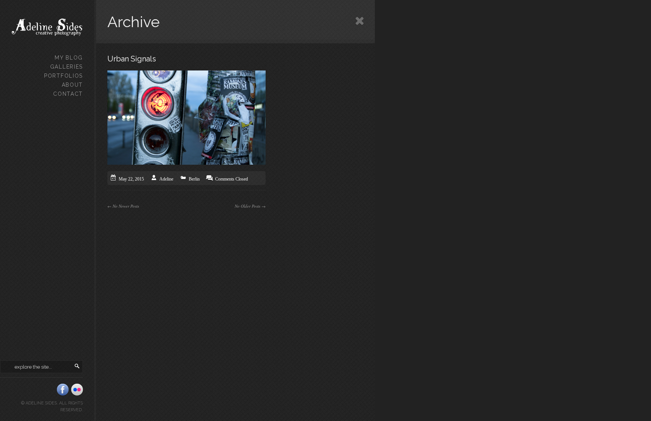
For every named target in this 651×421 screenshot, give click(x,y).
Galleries (66, 67)
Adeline (166, 179)
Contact (68, 94)
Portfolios (63, 76)
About (72, 85)
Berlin (194, 179)
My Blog (69, 58)
